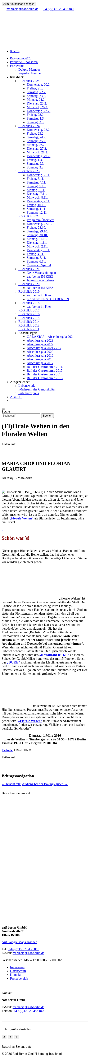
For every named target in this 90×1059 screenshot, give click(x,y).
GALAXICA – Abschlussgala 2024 (50, 336)
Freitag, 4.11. (35, 254)
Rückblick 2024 (29, 126)
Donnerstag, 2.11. (38, 175)
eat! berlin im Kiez (39, 295)
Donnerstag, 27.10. (39, 224)
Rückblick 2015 (29, 318)
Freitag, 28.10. (36, 227)
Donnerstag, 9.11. (38, 201)
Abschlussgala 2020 (40, 351)
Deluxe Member (29, 69)
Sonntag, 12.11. (37, 212)
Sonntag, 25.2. (36, 141)
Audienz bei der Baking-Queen (45, 784)
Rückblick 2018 (29, 303)
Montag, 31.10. (37, 239)
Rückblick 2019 (29, 291)
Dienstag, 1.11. (37, 242)
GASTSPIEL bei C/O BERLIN (48, 299)
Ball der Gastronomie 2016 (45, 367)
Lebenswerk (26, 385)
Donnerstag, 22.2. (38, 129)
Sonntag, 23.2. (36, 96)
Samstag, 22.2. (36, 92)
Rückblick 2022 (29, 216)
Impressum (17, 967)
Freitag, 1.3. (35, 160)
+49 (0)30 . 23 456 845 (23, 949)
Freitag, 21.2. (35, 88)
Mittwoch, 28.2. (37, 152)
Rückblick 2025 (29, 81)
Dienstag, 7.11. (37, 193)
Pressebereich (19, 978)
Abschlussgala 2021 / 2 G (44, 348)
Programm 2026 (20, 58)
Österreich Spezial (39, 265)
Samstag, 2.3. (36, 163)
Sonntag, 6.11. (36, 261)
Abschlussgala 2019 (40, 355)
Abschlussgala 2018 (40, 359)
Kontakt (15, 974)
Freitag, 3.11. (35, 178)
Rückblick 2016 (29, 314)
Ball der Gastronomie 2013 (45, 378)
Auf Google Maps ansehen (19, 942)
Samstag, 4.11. (36, 182)
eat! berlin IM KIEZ (40, 276)
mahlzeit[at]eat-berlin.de (28, 953)
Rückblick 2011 (28, 329)
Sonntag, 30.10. (37, 235)
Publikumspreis (28, 393)
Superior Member (30, 73)
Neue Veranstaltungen (41, 272)
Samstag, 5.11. (36, 257)
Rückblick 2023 (29, 171)
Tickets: (7, 750)
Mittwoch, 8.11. (37, 197)
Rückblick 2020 (29, 284)
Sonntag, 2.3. (35, 122)
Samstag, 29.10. (37, 231)
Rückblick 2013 (29, 325)
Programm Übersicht (40, 220)
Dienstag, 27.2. (37, 148)
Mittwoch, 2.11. (37, 246)
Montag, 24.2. (36, 99)
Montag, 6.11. (36, 190)
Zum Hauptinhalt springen (18, 3)
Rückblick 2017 (29, 310)
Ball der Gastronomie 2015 (45, 370)
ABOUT (16, 397)
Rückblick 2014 (29, 321)
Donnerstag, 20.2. (38, 84)
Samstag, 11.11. (37, 209)
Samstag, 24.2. (36, 137)
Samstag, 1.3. (36, 118)
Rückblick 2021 (29, 269)
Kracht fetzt (11, 784)
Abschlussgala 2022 (40, 344)
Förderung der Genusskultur (37, 389)
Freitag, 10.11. (36, 205)
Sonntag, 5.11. (36, 186)
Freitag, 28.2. (35, 114)
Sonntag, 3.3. (35, 167)
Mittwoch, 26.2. (37, 107)
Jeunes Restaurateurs (40, 280)
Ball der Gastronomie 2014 (45, 374)
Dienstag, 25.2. (37, 103)
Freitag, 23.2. (35, 133)
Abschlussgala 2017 (40, 363)
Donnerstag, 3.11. (38, 250)
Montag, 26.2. (36, 145)
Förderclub (17, 66)
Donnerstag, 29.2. (38, 156)
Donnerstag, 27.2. (38, 111)
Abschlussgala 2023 (40, 340)
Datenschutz (18, 971)
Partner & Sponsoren (24, 62)
